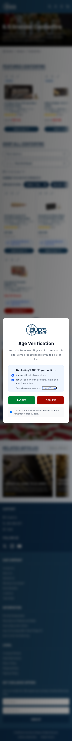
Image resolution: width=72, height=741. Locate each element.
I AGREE (21, 400)
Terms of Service (49, 388)
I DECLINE (50, 400)
